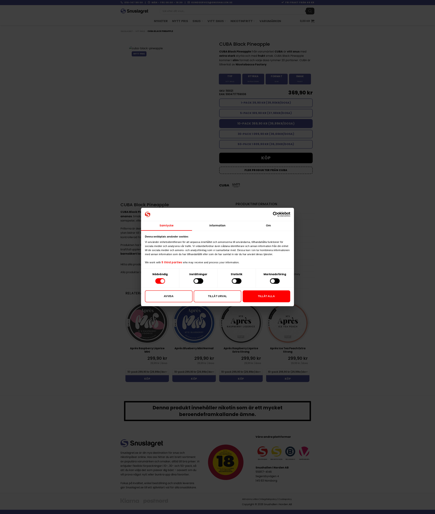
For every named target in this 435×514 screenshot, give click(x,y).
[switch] (198, 281)
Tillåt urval (217, 296)
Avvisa (169, 296)
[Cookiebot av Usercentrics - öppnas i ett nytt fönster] (275, 214)
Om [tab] (268, 225)
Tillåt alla (266, 296)
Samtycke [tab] (167, 225)
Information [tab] (217, 225)
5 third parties (172, 262)
